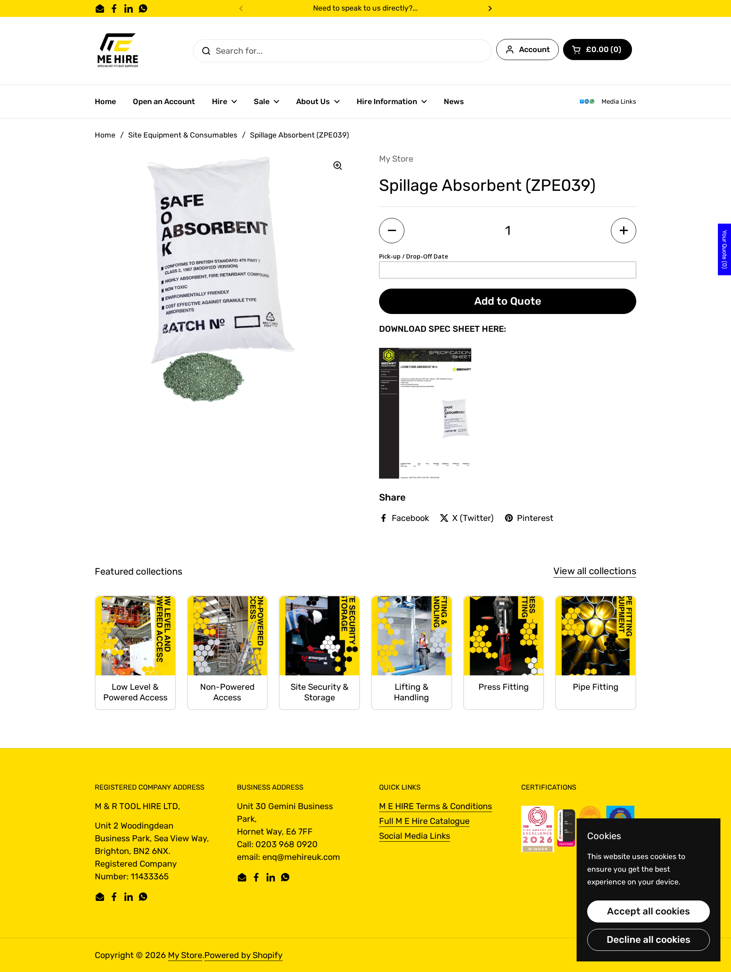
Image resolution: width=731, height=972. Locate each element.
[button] (597, 49)
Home (105, 135)
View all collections (594, 571)
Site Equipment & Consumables (182, 135)
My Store (185, 955)
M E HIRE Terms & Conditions (435, 806)
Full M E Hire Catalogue (424, 821)
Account (534, 49)
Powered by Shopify (243, 955)
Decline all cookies (648, 939)
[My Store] (118, 51)
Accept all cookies (648, 911)
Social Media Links (414, 836)
